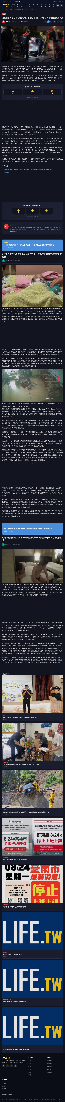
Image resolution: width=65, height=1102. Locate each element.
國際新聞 (49, 1063)
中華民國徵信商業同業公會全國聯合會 (14, 657)
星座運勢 (49, 1066)
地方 (45, 5)
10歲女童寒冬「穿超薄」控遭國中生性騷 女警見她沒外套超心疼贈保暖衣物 (28, 169)
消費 (37, 5)
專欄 (41, 5)
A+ (51, 22)
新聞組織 (49, 1072)
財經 (33, 5)
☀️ (58, 5)
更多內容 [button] (49, 1057)
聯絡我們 (61, 1)
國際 (49, 5)
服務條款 (10, 1094)
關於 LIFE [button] (4, 1079)
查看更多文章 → (14, 231)
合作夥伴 (4, 1083)
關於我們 (55, 1)
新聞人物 (49, 1069)
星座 (53, 5)
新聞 (21, 5)
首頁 (17, 5)
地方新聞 (49, 1060)
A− (45, 21)
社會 (11, 9)
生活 (25, 5)
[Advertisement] (32, 115)
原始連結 (7, 172)
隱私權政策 (4, 1094)
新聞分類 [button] (30, 1057)
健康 (29, 5)
